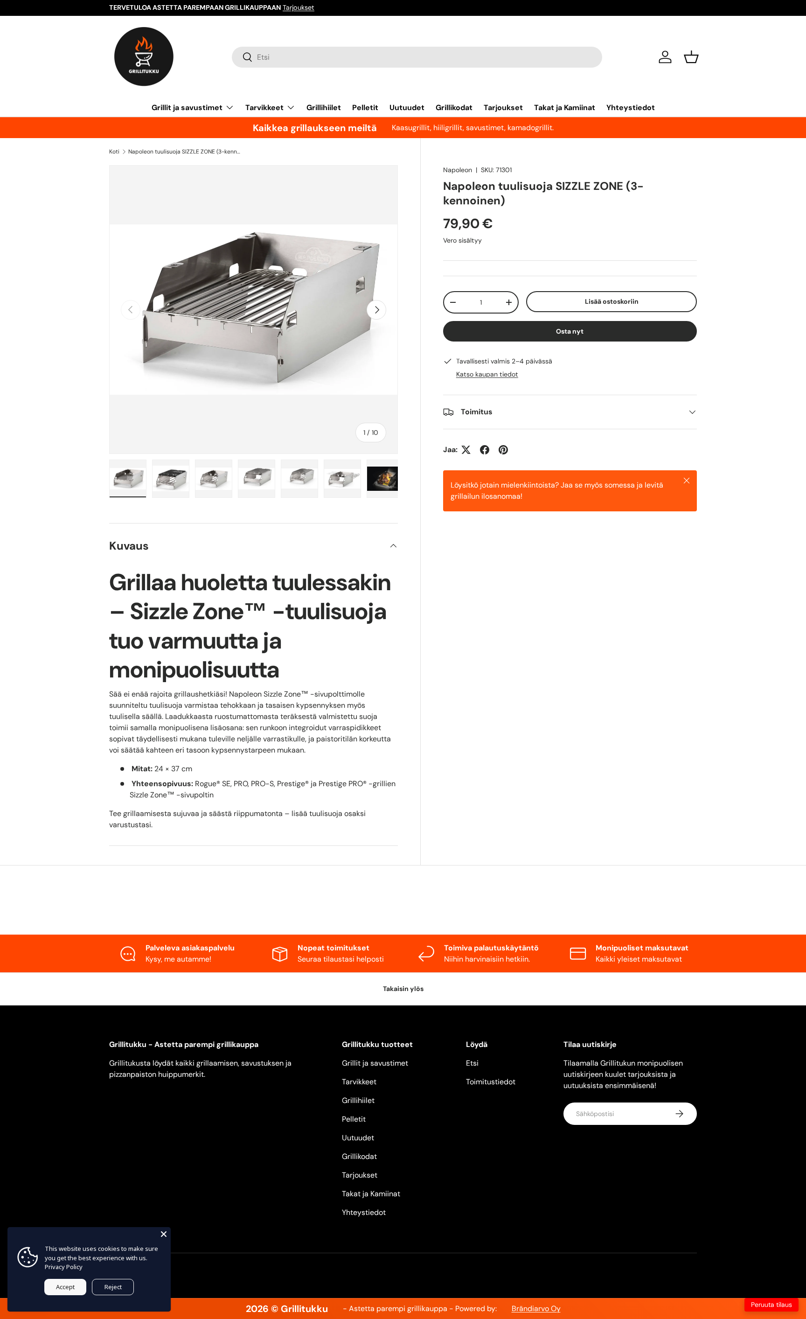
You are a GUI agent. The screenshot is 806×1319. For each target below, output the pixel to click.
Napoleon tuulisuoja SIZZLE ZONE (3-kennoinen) (184, 151)
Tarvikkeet (264, 107)
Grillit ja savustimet (187, 107)
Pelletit (365, 107)
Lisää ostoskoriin (612, 301)
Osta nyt (570, 331)
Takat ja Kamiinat (564, 107)
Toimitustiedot (490, 1082)
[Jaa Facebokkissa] (484, 449)
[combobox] (417, 57)
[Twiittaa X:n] (466, 449)
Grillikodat (454, 107)
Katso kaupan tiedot (487, 374)
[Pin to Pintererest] (503, 449)
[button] (691, 57)
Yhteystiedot (630, 107)
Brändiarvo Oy (536, 1308)
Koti (114, 151)
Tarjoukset (298, 7)
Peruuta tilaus (771, 1304)
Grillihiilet (323, 107)
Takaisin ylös (403, 988)
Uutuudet (406, 107)
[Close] (163, 1234)
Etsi (472, 1063)
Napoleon (457, 170)
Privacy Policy (64, 1267)
